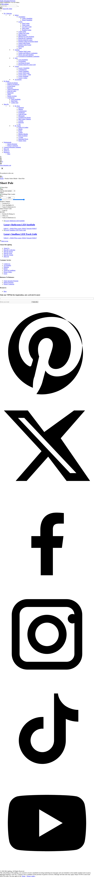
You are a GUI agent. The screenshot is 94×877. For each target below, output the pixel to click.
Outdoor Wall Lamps (24, 51)
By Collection (8, 13)
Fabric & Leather (23, 127)
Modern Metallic (23, 134)
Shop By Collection (9, 250)
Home (2, 178)
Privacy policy (31, 876)
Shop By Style (8, 253)
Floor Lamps (25, 23)
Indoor (17, 15)
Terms (23, 876)
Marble (20, 129)
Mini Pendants (22, 35)
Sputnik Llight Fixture (24, 45)
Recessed (21, 46)
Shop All (6, 149)
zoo (19, 124)
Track (20, 48)
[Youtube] (47, 869)
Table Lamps (26, 25)
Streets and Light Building (26, 55)
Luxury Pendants (23, 76)
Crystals (20, 137)
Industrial (21, 107)
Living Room (11, 86)
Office (9, 94)
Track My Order (7, 8)
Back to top (4, 241)
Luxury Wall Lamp (23, 73)
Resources (7, 152)
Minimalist (21, 116)
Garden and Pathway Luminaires (27, 53)
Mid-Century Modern (24, 119)
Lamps (20, 21)
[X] (47, 492)
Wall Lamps (25, 28)
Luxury (17, 66)
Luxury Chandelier (23, 68)
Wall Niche (14, 101)
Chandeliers (21, 17)
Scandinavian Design (24, 117)
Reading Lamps (26, 30)
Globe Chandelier (27, 18)
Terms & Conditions (9, 270)
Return (6, 269)
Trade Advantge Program (11, 281)
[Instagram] (47, 681)
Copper (20, 132)
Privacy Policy (8, 272)
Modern (20, 109)
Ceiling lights (22, 31)
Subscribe (35, 302)
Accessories (18, 79)
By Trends (18, 126)
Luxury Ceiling (22, 78)
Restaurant (10, 93)
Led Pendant (22, 61)
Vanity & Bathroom (13, 89)
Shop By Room (8, 251)
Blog (8, 154)
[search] (0, 157)
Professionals (7, 142)
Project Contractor (12, 145)
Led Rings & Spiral (24, 63)
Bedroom (10, 88)
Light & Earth (22, 114)
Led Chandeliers (23, 59)
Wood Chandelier (27, 20)
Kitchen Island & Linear (25, 40)
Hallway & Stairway (13, 84)
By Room (6, 81)
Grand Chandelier (23, 71)
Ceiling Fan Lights (23, 33)
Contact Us (7, 264)
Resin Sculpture (23, 135)
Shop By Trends (8, 255)
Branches (21, 122)
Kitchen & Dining (12, 83)
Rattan (20, 130)
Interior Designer (12, 144)
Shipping (6, 267)
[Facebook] (47, 586)
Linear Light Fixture (24, 43)
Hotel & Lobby (11, 91)
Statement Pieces (23, 139)
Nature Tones (22, 140)
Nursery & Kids (12, 96)
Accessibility (7, 265)
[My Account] (1, 159)
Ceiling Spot (14, 102)
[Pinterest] (47, 398)
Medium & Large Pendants (26, 36)
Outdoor (17, 50)
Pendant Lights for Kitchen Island (28, 41)
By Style (17, 106)
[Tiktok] (47, 775)
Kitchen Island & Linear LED (27, 64)
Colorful (20, 121)
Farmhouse (21, 112)
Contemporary (22, 69)
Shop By (6, 104)
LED (16, 58)
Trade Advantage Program (7, 1)
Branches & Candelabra (25, 38)
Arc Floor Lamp (26, 26)
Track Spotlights (15, 99)
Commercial (10, 97)
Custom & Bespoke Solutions (12, 147)
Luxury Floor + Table (24, 74)
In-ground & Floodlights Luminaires (28, 56)
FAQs (5, 273)
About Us (6, 150)
